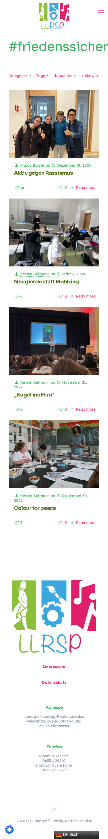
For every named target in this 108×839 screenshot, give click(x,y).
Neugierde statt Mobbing (46, 281)
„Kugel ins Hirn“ (34, 395)
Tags (40, 75)
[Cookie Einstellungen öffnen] (9, 832)
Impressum (54, 666)
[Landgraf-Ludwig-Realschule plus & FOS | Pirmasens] (54, 16)
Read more (85, 187)
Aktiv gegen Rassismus (43, 173)
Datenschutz (54, 682)
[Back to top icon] (54, 809)
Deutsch (70, 834)
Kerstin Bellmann (35, 274)
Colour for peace (35, 508)
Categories (18, 75)
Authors (65, 75)
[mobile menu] (100, 10)
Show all (92, 75)
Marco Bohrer (32, 165)
